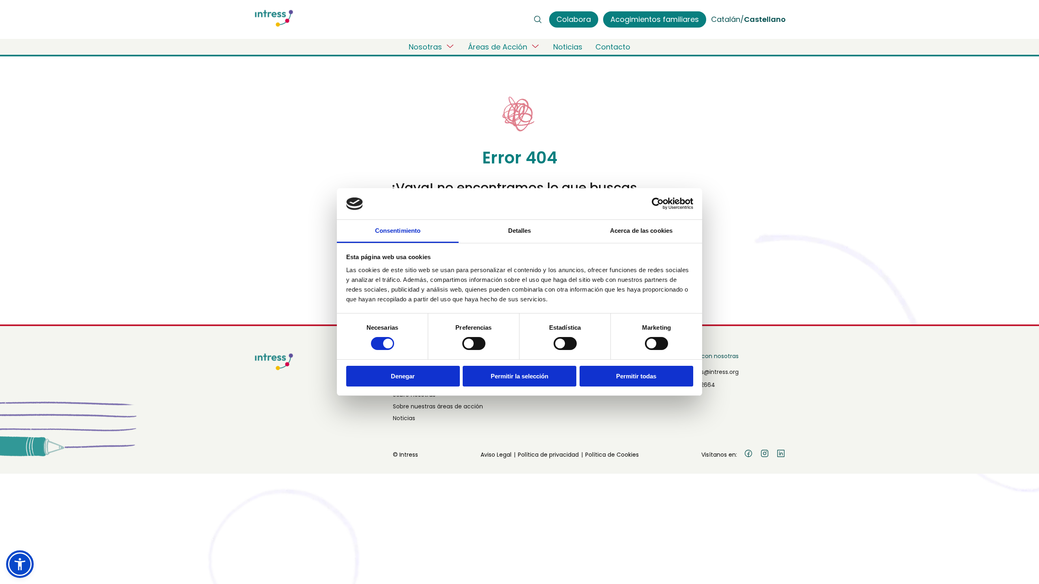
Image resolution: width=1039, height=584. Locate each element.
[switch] (473, 343)
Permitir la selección (519, 376)
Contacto (612, 47)
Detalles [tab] (519, 230)
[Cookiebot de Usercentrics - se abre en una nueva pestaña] (657, 204)
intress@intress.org (712, 372)
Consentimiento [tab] (397, 230)
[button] (20, 564)
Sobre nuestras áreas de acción (438, 406)
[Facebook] (748, 455)
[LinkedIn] (781, 455)
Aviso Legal (496, 455)
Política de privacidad (548, 455)
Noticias (567, 47)
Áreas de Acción (497, 47)
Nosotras (425, 47)
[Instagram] (765, 455)
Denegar (403, 376)
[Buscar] (538, 19)
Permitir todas (636, 376)
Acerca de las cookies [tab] (641, 230)
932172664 (700, 385)
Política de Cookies (612, 455)
